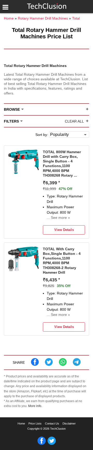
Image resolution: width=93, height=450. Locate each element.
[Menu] (5, 7)
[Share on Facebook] (35, 364)
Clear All (74, 121)
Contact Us (52, 423)
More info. (35, 406)
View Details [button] (64, 230)
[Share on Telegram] (77, 364)
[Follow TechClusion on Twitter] (52, 443)
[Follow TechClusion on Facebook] (41, 443)
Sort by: (41, 135)
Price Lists (35, 423)
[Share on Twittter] (49, 364)
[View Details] (23, 173)
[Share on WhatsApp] (63, 364)
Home (21, 423)
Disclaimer (69, 423)
